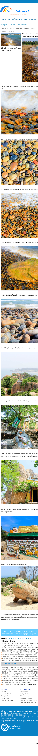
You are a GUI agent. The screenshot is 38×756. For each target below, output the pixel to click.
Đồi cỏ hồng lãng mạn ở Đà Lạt (12, 645)
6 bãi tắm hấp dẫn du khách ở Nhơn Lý (15, 660)
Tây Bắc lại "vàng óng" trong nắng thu (14, 684)
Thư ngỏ (3, 691)
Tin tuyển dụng (5, 698)
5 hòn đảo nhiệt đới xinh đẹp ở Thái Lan (15, 669)
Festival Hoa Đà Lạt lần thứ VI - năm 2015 (16, 679)
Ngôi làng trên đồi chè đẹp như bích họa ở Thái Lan (19, 659)
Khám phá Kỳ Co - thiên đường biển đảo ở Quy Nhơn (20, 681)
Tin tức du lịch (22, 25)
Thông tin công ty (6, 696)
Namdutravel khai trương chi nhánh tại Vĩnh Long (19, 653)
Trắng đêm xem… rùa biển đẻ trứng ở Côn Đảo (18, 667)
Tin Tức (12, 25)
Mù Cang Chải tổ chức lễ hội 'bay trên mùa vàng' (18, 675)
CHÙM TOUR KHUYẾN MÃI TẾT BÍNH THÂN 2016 (18, 647)
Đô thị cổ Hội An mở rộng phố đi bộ (14, 651)
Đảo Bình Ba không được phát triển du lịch (16, 673)
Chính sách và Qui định (7, 700)
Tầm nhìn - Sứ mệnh (6, 694)
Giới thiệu (4, 689)
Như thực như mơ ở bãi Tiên (11, 682)
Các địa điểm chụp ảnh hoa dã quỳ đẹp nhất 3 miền (19, 655)
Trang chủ (4, 25)
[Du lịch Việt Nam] (14, 10)
